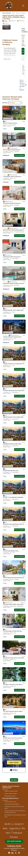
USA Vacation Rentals (9, 796)
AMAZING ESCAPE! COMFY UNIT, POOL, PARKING (12, 444)
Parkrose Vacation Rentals (11, 791)
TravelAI (12, 848)
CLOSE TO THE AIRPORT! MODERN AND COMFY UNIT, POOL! (13, 498)
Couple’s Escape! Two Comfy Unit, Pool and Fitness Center (14, 364)
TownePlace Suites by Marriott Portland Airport (12, 177)
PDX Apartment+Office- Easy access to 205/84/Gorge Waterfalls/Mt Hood (13, 605)
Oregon (17, 13)
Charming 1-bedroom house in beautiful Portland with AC (11, 257)
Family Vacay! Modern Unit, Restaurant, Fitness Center (11, 471)
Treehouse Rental (14, 846)
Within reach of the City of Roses (12, 738)
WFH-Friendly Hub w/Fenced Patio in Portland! (13, 578)
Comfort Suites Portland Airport (12, 337)
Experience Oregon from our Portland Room (13, 658)
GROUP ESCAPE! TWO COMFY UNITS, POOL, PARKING (13, 310)
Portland (23, 13)
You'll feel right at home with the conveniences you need (12, 631)
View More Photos (6, 26)
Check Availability (23, 51)
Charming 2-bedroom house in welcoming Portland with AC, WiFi (12, 203)
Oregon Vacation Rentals (10, 793)
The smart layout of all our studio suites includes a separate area (12, 712)
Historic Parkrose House (10, 123)
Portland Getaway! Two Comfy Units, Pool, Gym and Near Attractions (13, 391)
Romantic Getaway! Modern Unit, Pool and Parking (14, 524)
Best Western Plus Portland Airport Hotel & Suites (13, 230)
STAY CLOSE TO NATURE (14, 841)
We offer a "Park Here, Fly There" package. (12, 685)
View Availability (19, 128)
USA (13, 13)
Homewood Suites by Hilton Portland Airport (13, 284)
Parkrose (9, 126)
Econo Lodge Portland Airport (11, 149)
